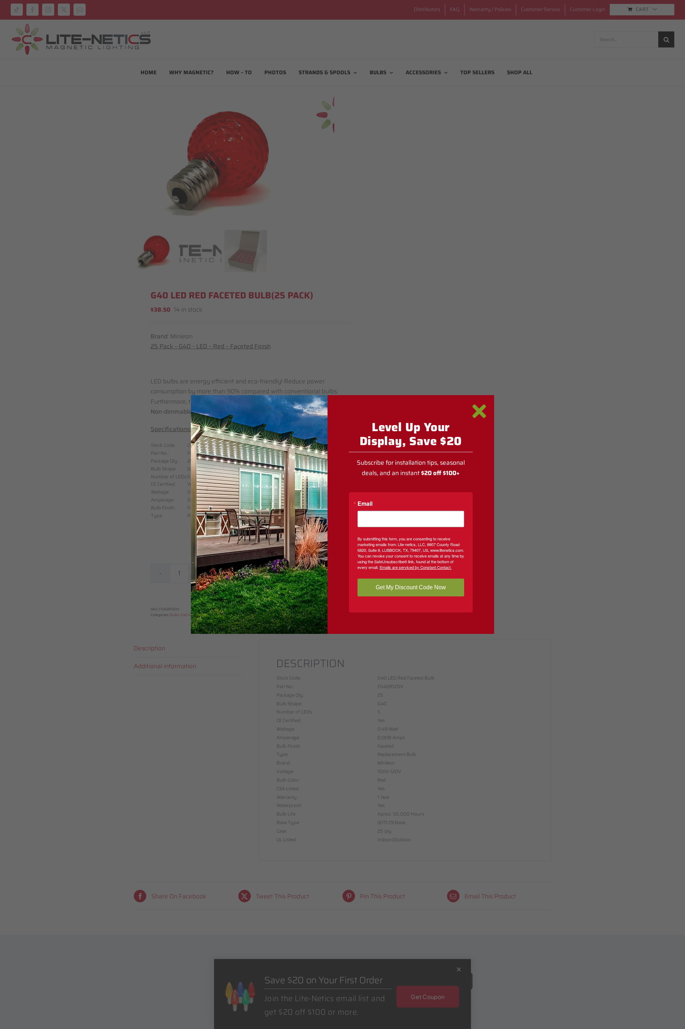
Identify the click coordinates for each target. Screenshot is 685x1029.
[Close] (479, 411)
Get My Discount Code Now (411, 587)
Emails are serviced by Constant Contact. (416, 567)
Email (364, 503)
